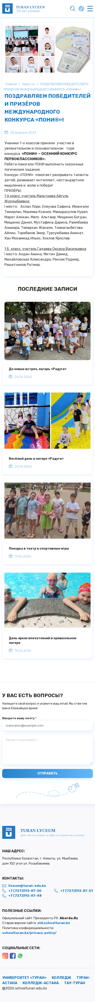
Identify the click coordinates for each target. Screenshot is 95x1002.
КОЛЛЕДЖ (61, 978)
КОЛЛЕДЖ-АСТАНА (41, 983)
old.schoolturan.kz (53, 923)
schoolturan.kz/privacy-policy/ (29, 933)
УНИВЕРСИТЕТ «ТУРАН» (24, 978)
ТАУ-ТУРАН (74, 983)
